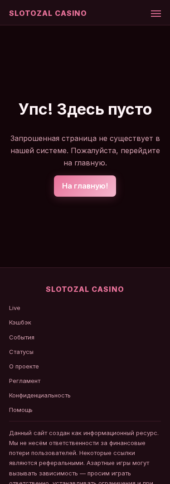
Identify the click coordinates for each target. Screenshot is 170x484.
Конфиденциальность (40, 395)
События (21, 337)
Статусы (21, 351)
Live (14, 307)
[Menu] (156, 13)
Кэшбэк (20, 322)
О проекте (24, 366)
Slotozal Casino (48, 13)
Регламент (24, 380)
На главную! (85, 185)
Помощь (21, 409)
